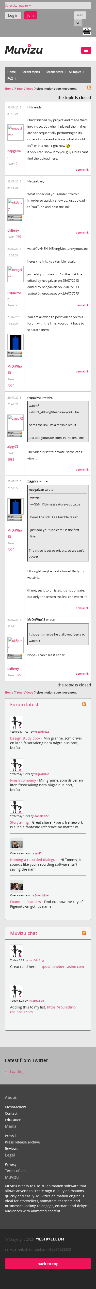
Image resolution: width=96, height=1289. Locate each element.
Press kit (12, 1135)
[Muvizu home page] (24, 48)
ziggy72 (12, 446)
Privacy (10, 1164)
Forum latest (24, 704)
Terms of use (15, 1170)
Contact (11, 1113)
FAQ (10, 78)
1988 (10, 459)
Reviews (11, 1148)
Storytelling (20, 822)
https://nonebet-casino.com (61, 966)
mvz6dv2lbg (36, 960)
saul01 (39, 853)
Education (13, 1119)
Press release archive (22, 1142)
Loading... (18, 1071)
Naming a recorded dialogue (34, 859)
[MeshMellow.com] (49, 1239)
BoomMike (41, 895)
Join (30, 15)
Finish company (23, 780)
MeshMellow (15, 1107)
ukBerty (13, 230)
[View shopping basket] (87, 31)
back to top (48, 1263)
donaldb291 (42, 816)
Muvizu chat (23, 933)
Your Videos (24, 88)
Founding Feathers (26, 901)
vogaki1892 (41, 731)
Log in (13, 15)
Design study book (25, 738)
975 (18, 237)
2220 (10, 386)
